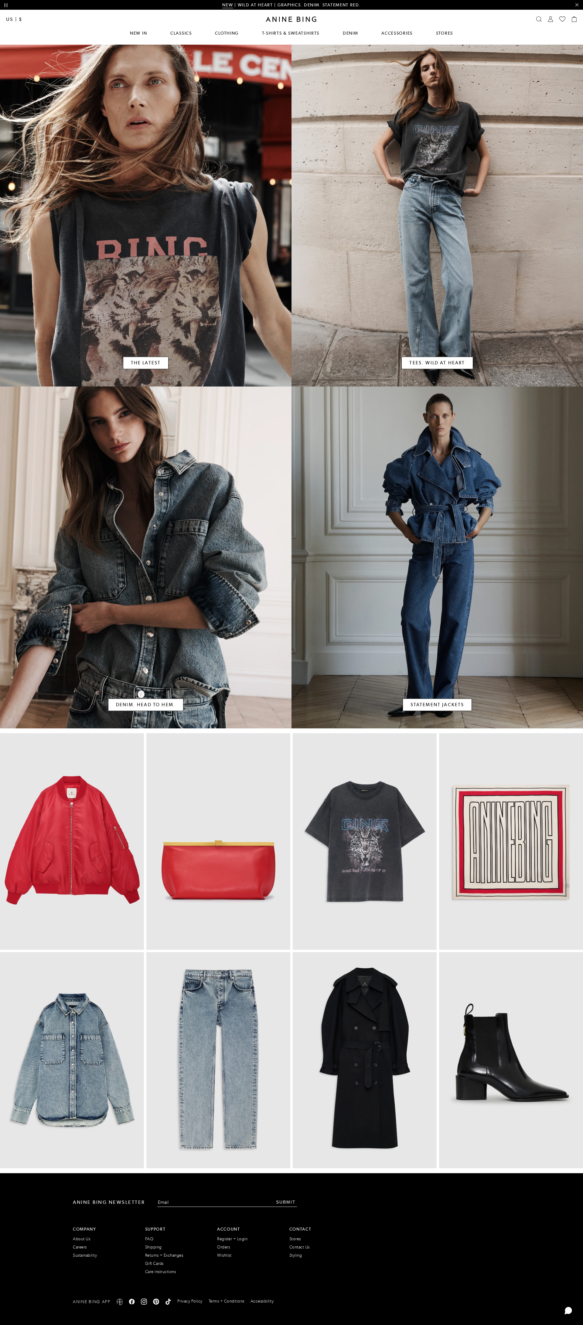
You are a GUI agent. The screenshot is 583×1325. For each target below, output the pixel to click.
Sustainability (85, 1255)
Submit (286, 1202)
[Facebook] (132, 1303)
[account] (550, 19)
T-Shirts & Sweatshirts (290, 33)
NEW (227, 4)
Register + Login (232, 1239)
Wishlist (224, 1255)
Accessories (397, 33)
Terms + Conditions (226, 1301)
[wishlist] (562, 19)
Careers (80, 1247)
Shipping (153, 1247)
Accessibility (262, 1301)
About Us (81, 1239)
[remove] (576, 5)
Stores (444, 33)
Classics (181, 33)
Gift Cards (154, 1263)
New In (138, 33)
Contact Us (299, 1247)
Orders (223, 1247)
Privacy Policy (190, 1301)
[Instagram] (144, 1303)
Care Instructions (160, 1271)
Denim (350, 33)
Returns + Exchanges (164, 1255)
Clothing (227, 33)
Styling (295, 1255)
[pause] (6, 5)
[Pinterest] (156, 1303)
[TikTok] (168, 1303)
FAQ (149, 1239)
